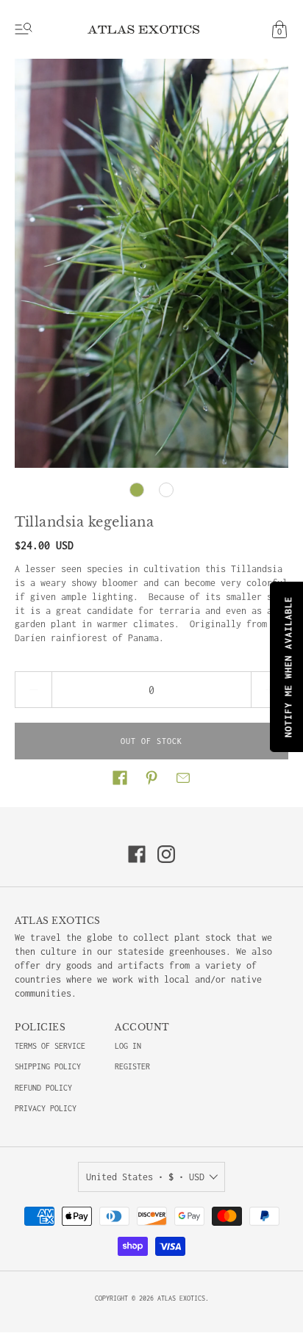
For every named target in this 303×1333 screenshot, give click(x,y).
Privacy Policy (45, 1108)
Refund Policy (43, 1087)
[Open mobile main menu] (23, 29)
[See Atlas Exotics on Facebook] (137, 854)
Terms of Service (50, 1045)
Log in (128, 1045)
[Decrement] (33, 689)
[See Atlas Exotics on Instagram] (166, 854)
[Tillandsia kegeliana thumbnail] (136, 490)
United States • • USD (145, 1176)
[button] (120, 777)
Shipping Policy (48, 1066)
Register (132, 1066)
